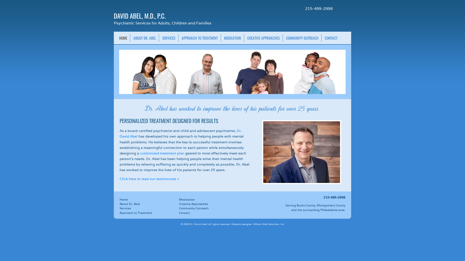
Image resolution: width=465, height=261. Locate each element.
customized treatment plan (162, 153)
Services (168, 38)
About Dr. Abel (144, 38)
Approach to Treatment (200, 38)
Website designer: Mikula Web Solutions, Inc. (258, 224)
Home (123, 38)
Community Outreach (302, 38)
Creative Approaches (263, 38)
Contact (331, 38)
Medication (232, 38)
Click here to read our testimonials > (149, 178)
